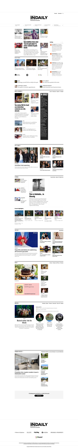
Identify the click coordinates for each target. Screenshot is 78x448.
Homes (51, 262)
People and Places (56, 262)
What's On (61, 177)
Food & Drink (53, 177)
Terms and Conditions (43, 446)
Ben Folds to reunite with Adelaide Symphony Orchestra (47, 308)
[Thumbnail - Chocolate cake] (27, 272)
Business (54, 91)
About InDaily (49, 446)
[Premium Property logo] (57, 432)
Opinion (58, 91)
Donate (55, 13)
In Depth (61, 91)
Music (47, 303)
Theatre (50, 303)
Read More (61, 230)
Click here (39, 395)
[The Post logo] (39, 437)
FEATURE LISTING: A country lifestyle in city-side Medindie (52, 351)
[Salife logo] (29, 432)
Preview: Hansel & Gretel (42, 309)
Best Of (57, 177)
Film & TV (58, 303)
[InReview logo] (45, 432)
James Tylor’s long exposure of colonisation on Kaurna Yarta (48, 311)
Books (62, 303)
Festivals (44, 303)
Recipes (61, 262)
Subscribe (60, 13)
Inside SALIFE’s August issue (29, 293)
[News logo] (19, 432)
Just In (51, 91)
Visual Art (54, 303)
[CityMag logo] (36, 432)
